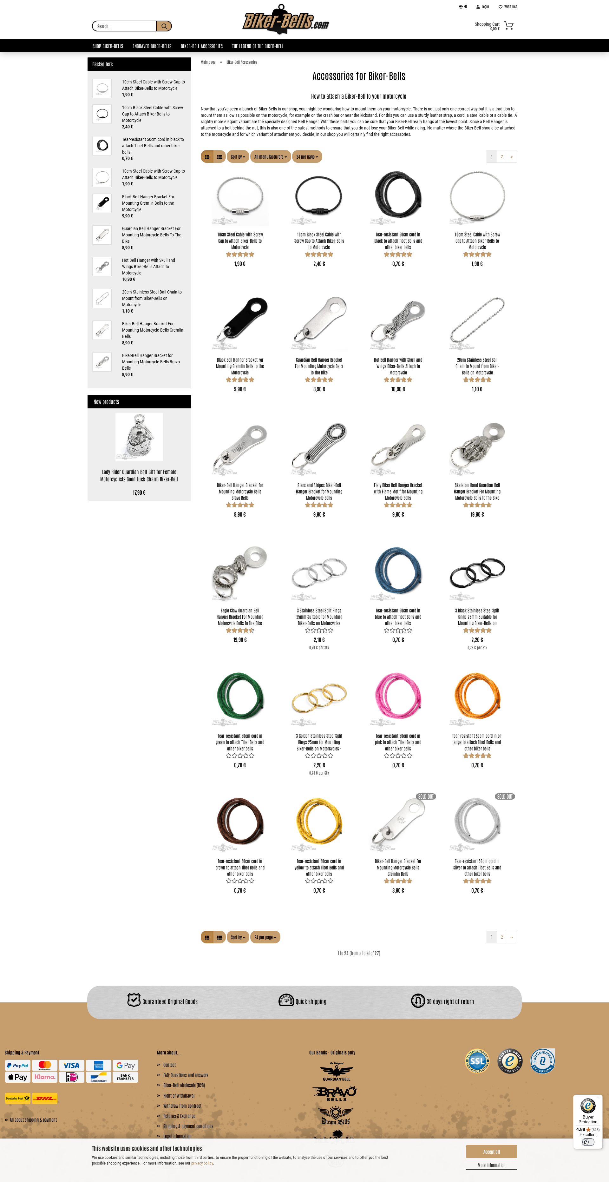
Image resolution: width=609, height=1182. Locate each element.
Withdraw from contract (182, 1105)
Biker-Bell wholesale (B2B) (184, 1085)
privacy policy (202, 1163)
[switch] (588, 1142)
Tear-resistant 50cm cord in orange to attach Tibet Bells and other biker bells (477, 741)
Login (484, 6)
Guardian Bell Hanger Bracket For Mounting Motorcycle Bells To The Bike (319, 365)
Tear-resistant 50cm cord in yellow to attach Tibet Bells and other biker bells (319, 867)
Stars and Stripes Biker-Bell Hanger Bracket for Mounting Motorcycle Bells (319, 491)
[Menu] (599, 1098)
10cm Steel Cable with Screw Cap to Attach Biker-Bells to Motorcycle (240, 240)
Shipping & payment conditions (188, 1126)
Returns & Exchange (179, 1116)
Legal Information (177, 1136)
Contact (169, 1064)
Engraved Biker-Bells (152, 46)
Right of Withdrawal (178, 1095)
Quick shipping (310, 1001)
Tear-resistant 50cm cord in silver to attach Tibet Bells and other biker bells (477, 867)
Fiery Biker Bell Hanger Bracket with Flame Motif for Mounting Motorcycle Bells (398, 491)
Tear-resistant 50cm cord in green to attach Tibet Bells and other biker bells (240, 741)
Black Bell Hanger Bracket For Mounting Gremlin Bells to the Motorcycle (240, 365)
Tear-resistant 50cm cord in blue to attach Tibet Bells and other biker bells (398, 616)
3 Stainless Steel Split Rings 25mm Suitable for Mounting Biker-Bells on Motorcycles (319, 616)
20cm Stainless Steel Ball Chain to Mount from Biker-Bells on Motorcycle (477, 365)
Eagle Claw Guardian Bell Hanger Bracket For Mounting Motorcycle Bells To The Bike (240, 616)
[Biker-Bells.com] (286, 26)
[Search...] (164, 26)
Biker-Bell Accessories (202, 46)
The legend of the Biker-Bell (257, 46)
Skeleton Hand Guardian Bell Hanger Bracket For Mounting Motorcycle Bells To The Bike (477, 491)
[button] (207, 156)
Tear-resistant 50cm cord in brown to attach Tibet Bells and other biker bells (240, 867)
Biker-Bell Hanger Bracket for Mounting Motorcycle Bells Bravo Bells (240, 491)
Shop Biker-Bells (108, 46)
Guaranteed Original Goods (169, 1001)
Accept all (491, 1151)
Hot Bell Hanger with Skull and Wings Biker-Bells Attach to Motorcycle (398, 365)
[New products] (183, 401)
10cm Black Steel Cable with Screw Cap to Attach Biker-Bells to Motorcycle (319, 240)
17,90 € (139, 492)
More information (492, 1165)
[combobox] (238, 156)
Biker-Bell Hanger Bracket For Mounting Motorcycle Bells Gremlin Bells (398, 867)
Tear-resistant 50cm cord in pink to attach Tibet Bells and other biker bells (398, 741)
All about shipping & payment (31, 1119)
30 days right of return (449, 1001)
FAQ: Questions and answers (185, 1075)
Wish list (509, 6)
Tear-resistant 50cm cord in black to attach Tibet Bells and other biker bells (398, 240)
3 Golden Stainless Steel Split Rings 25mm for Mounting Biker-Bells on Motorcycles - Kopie (319, 741)
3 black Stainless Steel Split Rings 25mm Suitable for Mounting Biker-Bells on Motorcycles (477, 616)
